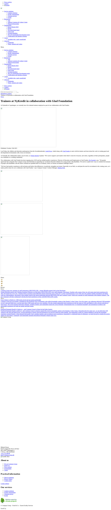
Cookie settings (5, 483)
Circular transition (12, 33)
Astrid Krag (48, 151)
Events (9, 17)
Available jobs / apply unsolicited (17, 39)
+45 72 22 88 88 (5, 453)
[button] (17, 92)
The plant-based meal (13, 30)
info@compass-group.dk (7, 455)
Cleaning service (12, 16)
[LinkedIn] (55, 279)
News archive (8, 2)
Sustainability (8, 25)
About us (6, 41)
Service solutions (8, 11)
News (2, 97)
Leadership (11, 42)
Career (6, 38)
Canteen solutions (12, 13)
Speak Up (7, 465)
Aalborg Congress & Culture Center (17, 22)
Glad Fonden (66, 151)
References (7, 19)
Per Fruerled (92, 160)
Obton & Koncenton (13, 24)
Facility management (13, 14)
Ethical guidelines (9, 477)
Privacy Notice (8, 479)
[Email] (55, 286)
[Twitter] (55, 284)
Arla (9, 20)
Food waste (11, 31)
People (9, 28)
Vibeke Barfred (35, 155)
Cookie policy (8, 480)
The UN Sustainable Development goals (19, 34)
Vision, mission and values (15, 44)
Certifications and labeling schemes (17, 36)
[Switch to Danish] (6, 5)
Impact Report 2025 (13, 27)
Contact (6, 3)
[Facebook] (55, 281)
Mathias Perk (61, 168)
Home (2, 93)
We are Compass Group (10, 464)
